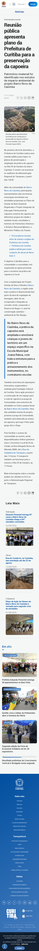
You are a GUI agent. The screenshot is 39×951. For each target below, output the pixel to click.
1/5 (33, 133)
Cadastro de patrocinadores (19, 896)
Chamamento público (19, 885)
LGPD (19, 845)
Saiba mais (24, 944)
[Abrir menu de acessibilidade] (4, 946)
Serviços (19, 801)
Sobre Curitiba (19, 819)
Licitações (19, 881)
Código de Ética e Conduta (19, 870)
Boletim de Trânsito (19, 826)
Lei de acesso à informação (19, 852)
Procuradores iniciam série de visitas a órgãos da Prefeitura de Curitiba (21, 239)
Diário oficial (19, 863)
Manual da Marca (19, 830)
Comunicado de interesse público (19, 888)
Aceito (19, 948)
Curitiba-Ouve (19, 855)
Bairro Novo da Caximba (18, 408)
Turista (19, 815)
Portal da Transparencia (19, 841)
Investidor (19, 812)
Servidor (19, 808)
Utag (19, 866)
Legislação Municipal (19, 859)
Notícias (19, 11)
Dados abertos (19, 848)
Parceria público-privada (19, 892)
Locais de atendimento (19, 823)
